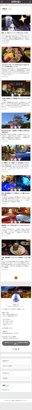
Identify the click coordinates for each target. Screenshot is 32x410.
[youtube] (16, 349)
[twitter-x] (13, 349)
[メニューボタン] (2, 2)
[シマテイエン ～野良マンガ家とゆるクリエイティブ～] (16, 2)
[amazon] (18, 349)
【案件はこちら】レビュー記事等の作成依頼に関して (16, 343)
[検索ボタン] (30, 2)
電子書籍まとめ (6, 389)
